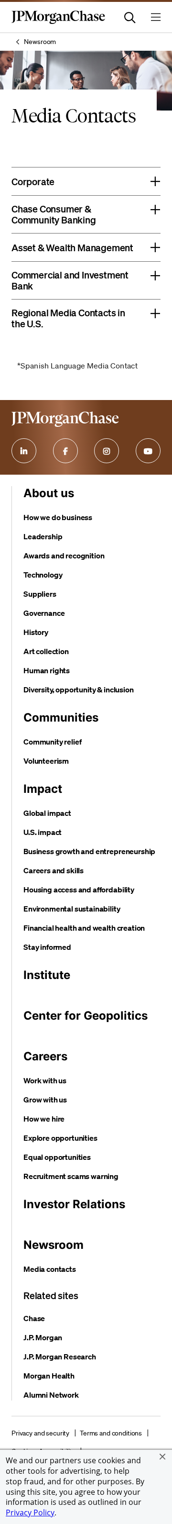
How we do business (57, 517)
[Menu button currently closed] (156, 17)
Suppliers (39, 594)
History (35, 632)
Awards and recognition (63, 555)
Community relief (52, 741)
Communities (60, 717)
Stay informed (47, 947)
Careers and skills (53, 870)
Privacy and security (40, 1433)
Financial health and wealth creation (84, 928)
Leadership (42, 536)
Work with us (44, 1080)
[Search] (130, 17)
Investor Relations (74, 1204)
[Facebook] (65, 450)
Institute (46, 975)
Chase (34, 1318)
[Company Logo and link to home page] (58, 22)
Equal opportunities (57, 1157)
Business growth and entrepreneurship (89, 851)
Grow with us (45, 1099)
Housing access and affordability (78, 889)
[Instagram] (106, 450)
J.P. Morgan (42, 1337)
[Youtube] (148, 450)
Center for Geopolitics (85, 1016)
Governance (43, 613)
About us (48, 493)
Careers (45, 1056)
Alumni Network (51, 1395)
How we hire (43, 1119)
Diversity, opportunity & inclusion (78, 689)
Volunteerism (46, 761)
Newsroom (40, 41)
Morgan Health (49, 1375)
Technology (42, 574)
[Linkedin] (23, 450)
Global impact (47, 813)
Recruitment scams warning (70, 1176)
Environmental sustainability (71, 908)
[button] (162, 1456)
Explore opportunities (60, 1138)
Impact (42, 789)
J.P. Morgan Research (59, 1356)
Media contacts (49, 1269)
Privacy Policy (30, 1512)
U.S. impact (42, 832)
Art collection (46, 651)
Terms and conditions (111, 1433)
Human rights (46, 670)
